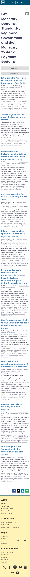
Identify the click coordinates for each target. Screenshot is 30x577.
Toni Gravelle (22, 286)
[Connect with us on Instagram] (15, 568)
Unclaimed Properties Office (10, 527)
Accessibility (5, 506)
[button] (14, 491)
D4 (16, 307)
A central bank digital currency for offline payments (11, 407)
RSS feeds (4, 557)
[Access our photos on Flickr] (12, 574)
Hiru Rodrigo (12, 124)
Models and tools (20, 476)
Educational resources (8, 511)
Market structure (16, 310)
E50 (2, 183)
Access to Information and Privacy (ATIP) (13, 541)
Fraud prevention (6, 513)
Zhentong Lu (4, 124)
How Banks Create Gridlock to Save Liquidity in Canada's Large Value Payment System (15, 324)
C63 (19, 475)
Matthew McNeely (6, 87)
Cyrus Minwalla (5, 204)
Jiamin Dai (4, 165)
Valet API (4, 562)
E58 (2, 105)
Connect (5, 525)
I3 (5, 183)
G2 (6, 105)
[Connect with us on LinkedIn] (25, 568)
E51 (22, 437)
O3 (11, 183)
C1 (15, 142)
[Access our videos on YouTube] (17, 574)
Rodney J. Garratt (22, 331)
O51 (19, 183)
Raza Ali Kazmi (21, 202)
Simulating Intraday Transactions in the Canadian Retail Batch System (12, 450)
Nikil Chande (20, 122)
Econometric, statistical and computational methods (14, 478)
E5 (23, 103)
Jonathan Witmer (10, 287)
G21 (9, 105)
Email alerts (5, 555)
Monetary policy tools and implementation (16, 312)
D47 (19, 307)
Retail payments (19, 186)
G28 (12, 105)
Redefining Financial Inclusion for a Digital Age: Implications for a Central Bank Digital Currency (13, 155)
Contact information (7, 552)
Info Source (4, 543)
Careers (3, 504)
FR (22, 2)
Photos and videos (7, 508)
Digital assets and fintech (7, 186)
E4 (16, 103)
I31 (7, 183)
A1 (16, 181)
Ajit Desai (19, 369)
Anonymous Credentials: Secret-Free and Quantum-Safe (14, 197)
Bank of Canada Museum (9, 522)
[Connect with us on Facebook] (9, 568)
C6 (16, 475)
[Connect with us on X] (4, 568)
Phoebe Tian (19, 124)
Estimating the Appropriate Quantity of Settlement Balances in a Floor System (14, 81)
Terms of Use (5, 536)
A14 (18, 181)
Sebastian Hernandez (10, 163)
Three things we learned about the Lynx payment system (13, 117)
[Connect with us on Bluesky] (20, 568)
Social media (5, 560)
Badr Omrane (11, 165)
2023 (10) (14, 68)
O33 (14, 183)
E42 (21, 103)
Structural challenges (6, 188)
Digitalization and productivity (13, 189)
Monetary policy (5, 106)
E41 (18, 103)
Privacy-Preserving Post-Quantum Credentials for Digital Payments (13, 234)
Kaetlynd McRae (15, 87)
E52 (26, 103)
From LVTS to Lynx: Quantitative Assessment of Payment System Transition (14, 364)
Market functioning (17, 353)
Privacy (3, 538)
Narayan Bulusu (23, 86)
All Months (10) (14, 73)
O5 (16, 183)
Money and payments (15, 108)
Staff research (14, 101)
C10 (18, 142)
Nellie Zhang (4, 373)
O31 (5, 223)
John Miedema (21, 163)
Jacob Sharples (15, 371)
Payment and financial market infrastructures (14, 109)
